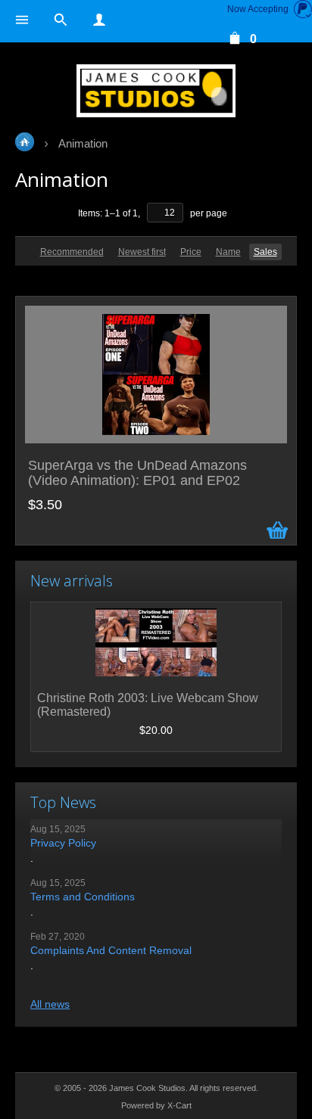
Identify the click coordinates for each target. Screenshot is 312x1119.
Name (228, 252)
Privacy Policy (63, 843)
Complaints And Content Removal (111, 950)
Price (190, 252)
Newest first (142, 252)
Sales (265, 252)
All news (50, 1004)
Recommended (72, 252)
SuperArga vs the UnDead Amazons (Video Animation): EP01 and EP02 (137, 473)
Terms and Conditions (82, 897)
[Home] (156, 90)
